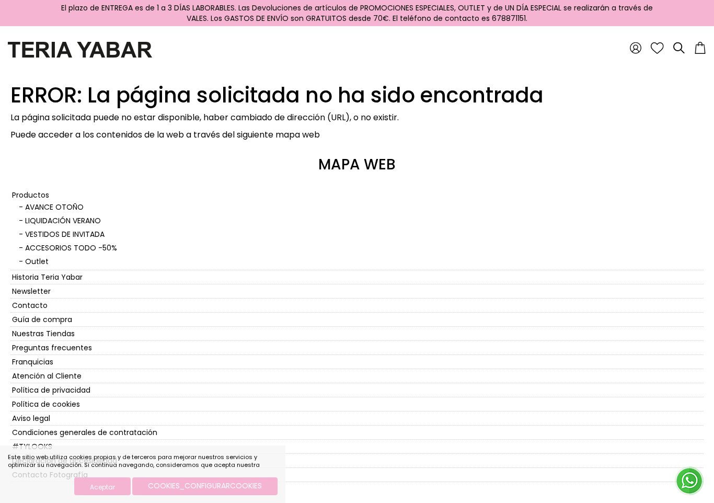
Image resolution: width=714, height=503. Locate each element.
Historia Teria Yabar (47, 277)
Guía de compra (42, 319)
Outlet (37, 261)
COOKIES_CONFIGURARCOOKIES (205, 486)
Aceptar (102, 487)
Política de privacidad (51, 390)
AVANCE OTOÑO (54, 207)
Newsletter (31, 291)
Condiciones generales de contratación (84, 432)
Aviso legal (31, 418)
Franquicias (32, 362)
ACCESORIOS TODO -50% (71, 248)
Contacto (30, 305)
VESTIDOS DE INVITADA (65, 234)
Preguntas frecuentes (52, 347)
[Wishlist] (657, 47)
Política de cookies (46, 404)
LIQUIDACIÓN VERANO (63, 220)
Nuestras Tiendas (43, 333)
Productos (30, 195)
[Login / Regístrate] (635, 47)
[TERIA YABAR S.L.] (80, 49)
